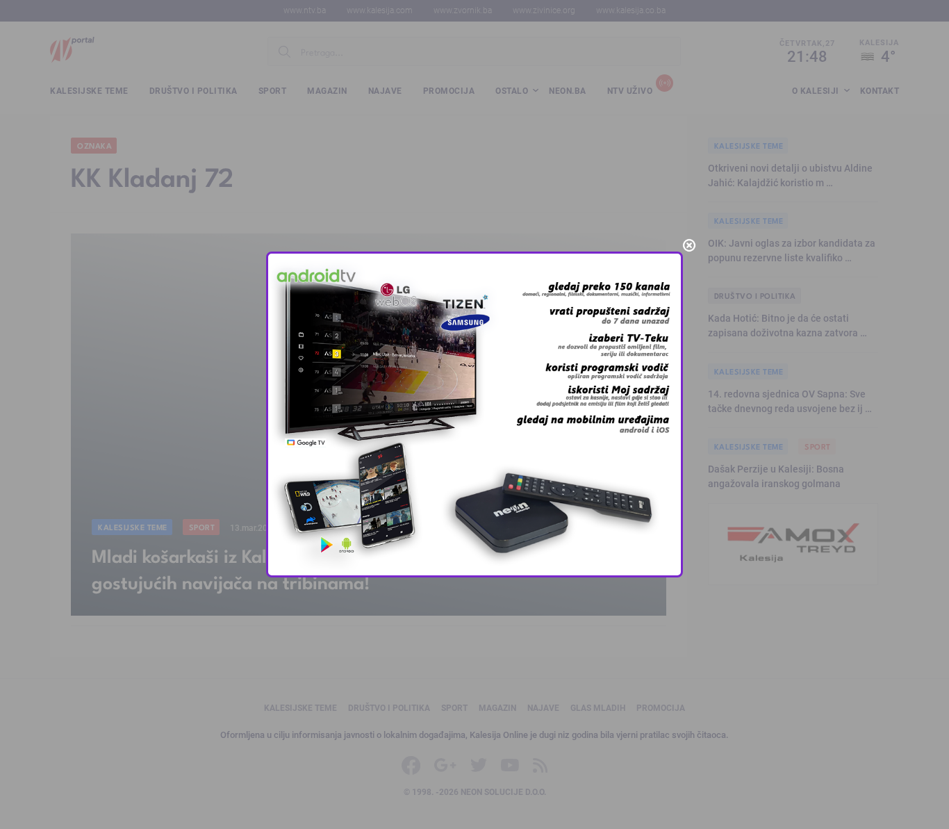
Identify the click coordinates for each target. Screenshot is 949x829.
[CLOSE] (689, 245)
